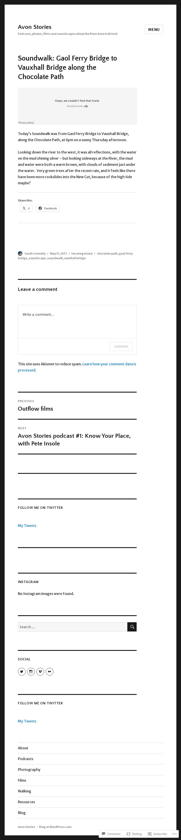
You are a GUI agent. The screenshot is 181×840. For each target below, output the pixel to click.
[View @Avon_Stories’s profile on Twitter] (22, 672)
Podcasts (25, 759)
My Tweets (27, 525)
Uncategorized (81, 253)
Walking (24, 791)
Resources (26, 802)
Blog (22, 812)
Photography (29, 769)
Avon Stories (34, 27)
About (23, 748)
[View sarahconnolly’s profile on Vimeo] (40, 672)
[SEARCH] (132, 626)
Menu (154, 29)
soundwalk (55, 258)
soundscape (37, 258)
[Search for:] (73, 627)
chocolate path (107, 253)
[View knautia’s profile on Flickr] (49, 672)
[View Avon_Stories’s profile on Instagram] (31, 672)
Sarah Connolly (35, 253)
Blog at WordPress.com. (55, 827)
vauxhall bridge (75, 258)
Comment (121, 346)
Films (22, 780)
